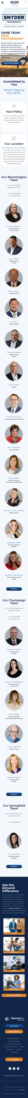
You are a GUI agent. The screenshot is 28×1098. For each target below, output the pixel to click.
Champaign (17, 150)
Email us (14, 589)
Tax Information (14, 1059)
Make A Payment (14, 1031)
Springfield (6, 157)
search (26, 2)
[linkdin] (14, 1068)
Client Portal (14, 1026)
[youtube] (18, 1068)
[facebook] (10, 1068)
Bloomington (7, 150)
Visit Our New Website (11, 63)
